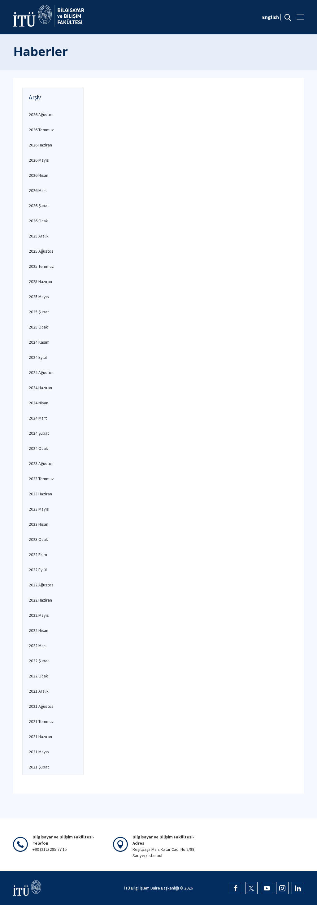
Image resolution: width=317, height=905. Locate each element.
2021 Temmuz (41, 721)
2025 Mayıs (39, 296)
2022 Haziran (40, 600)
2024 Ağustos (41, 372)
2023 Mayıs (39, 509)
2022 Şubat (39, 661)
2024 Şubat (39, 433)
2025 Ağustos (41, 251)
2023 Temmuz (41, 478)
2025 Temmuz (41, 266)
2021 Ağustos (41, 706)
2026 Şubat (39, 205)
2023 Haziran (40, 494)
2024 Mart (38, 418)
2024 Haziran (40, 387)
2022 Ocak (38, 676)
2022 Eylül (38, 569)
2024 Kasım (39, 342)
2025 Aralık (39, 236)
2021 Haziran (40, 736)
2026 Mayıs (39, 160)
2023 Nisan (38, 524)
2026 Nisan (38, 175)
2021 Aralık (39, 691)
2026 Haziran (40, 145)
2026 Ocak (38, 221)
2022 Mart (38, 645)
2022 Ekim (38, 554)
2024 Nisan (38, 403)
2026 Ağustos (41, 114)
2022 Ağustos (41, 585)
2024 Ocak (38, 448)
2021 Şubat (39, 767)
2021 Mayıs (39, 752)
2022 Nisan (38, 630)
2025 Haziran (40, 281)
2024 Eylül (38, 357)
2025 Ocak (38, 327)
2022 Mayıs (39, 615)
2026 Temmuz (41, 130)
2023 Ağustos (41, 463)
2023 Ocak (38, 539)
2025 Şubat (39, 312)
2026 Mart (38, 190)
